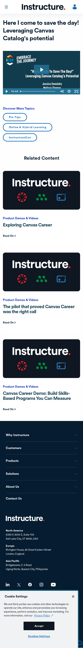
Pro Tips (15, 117)
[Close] (73, 596)
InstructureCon (20, 137)
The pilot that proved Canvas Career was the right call (39, 309)
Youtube (53, 584)
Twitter (18, 584)
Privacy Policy (42, 615)
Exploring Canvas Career (27, 225)
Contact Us (14, 498)
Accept (39, 625)
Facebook (30, 584)
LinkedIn (7, 584)
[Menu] (7, 7)
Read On (8, 235)
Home (25, 518)
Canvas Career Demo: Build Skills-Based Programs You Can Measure (37, 395)
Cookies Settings (39, 636)
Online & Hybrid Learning (27, 127)
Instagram (41, 584)
